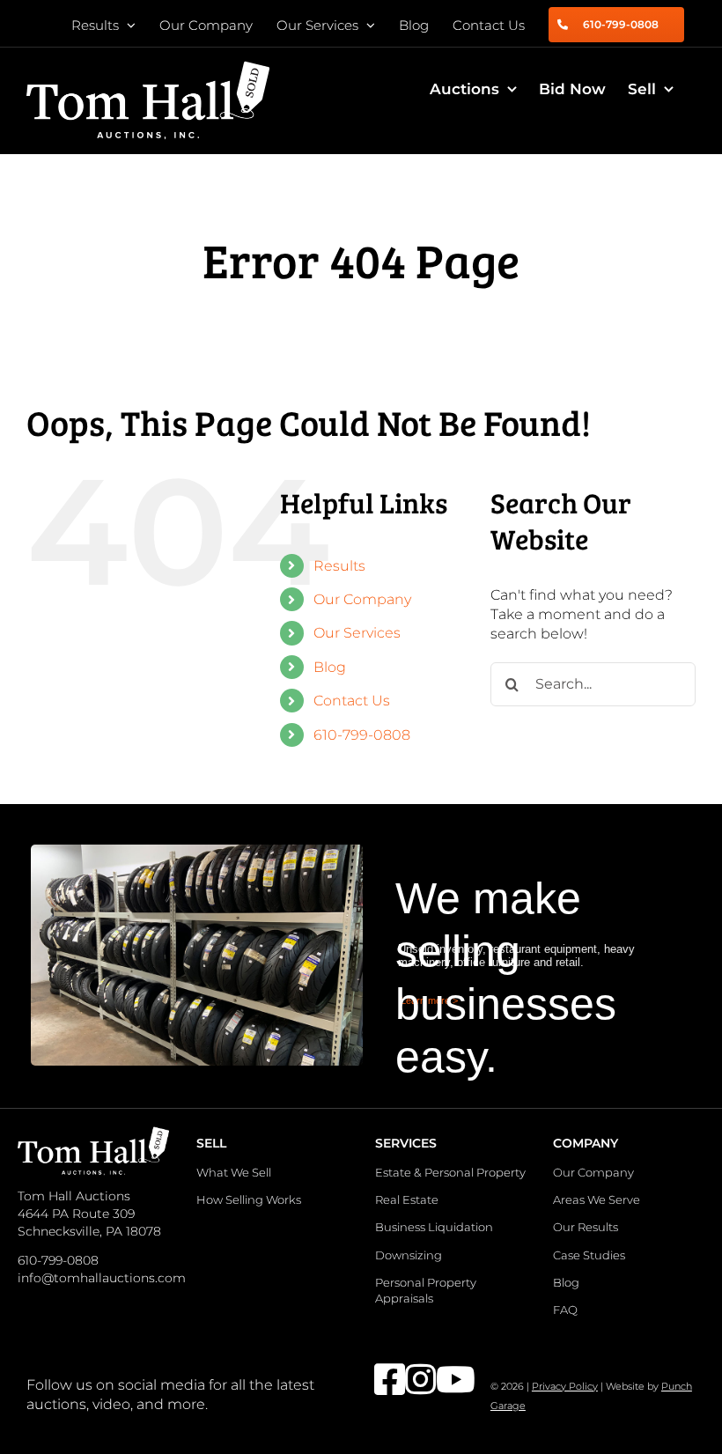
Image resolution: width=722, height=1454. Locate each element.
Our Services (357, 632)
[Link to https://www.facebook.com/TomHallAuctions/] (379, 1379)
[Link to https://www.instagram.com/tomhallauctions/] (410, 1379)
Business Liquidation (434, 1227)
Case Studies (589, 1255)
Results (339, 565)
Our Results (585, 1227)
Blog (329, 667)
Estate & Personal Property (450, 1172)
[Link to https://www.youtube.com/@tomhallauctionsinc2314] (441, 1379)
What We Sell (233, 1172)
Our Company (362, 599)
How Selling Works (248, 1199)
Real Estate (406, 1199)
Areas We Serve (596, 1199)
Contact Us (351, 700)
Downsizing (408, 1255)
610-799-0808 (361, 735)
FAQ (565, 1310)
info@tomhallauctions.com (102, 1278)
